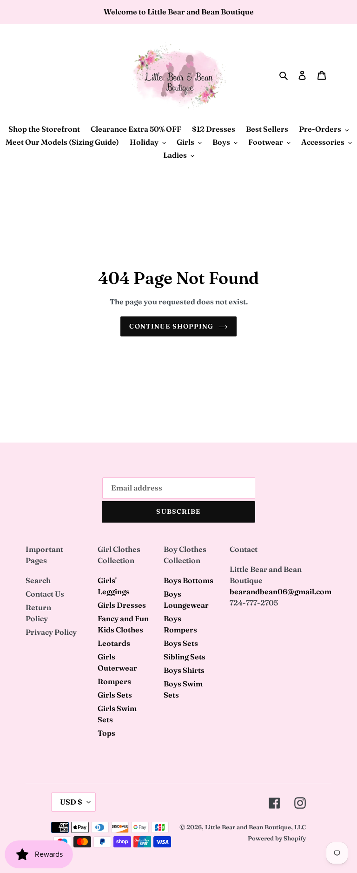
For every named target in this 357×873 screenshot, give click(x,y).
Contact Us (45, 593)
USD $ (71, 801)
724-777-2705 (254, 602)
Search (38, 580)
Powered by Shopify (277, 838)
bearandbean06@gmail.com (280, 591)
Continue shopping (171, 326)
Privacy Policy (51, 632)
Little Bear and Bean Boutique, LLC (255, 827)
